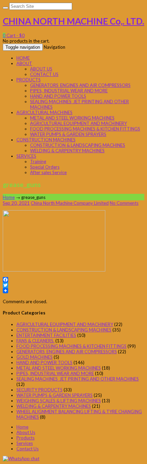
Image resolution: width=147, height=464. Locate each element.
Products (25, 437)
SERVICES (26, 156)
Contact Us (27, 448)
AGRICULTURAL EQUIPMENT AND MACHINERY (78, 123)
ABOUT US (41, 69)
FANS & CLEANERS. (35, 340)
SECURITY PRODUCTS (39, 389)
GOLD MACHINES (34, 357)
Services (24, 443)
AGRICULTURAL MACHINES (44, 112)
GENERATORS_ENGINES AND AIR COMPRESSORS (80, 85)
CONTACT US (44, 74)
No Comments (124, 203)
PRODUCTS (28, 79)
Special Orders (44, 167)
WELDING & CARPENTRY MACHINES (67, 150)
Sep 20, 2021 (16, 203)
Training (38, 161)
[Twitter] (73, 285)
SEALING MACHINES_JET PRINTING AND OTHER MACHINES (77, 379)
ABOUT (24, 63)
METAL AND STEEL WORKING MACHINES (72, 118)
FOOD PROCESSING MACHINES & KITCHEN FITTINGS (85, 129)
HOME (23, 58)
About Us (25, 432)
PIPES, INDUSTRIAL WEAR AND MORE (69, 90)
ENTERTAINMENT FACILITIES (46, 335)
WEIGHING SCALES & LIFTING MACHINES (58, 400)
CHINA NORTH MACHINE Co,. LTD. (73, 21)
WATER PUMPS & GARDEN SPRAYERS (68, 134)
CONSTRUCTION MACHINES (46, 139)
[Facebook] (73, 279)
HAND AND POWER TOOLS (58, 96)
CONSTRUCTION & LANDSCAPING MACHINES (77, 145)
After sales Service (48, 172)
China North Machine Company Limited (70, 203)
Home (9, 197)
